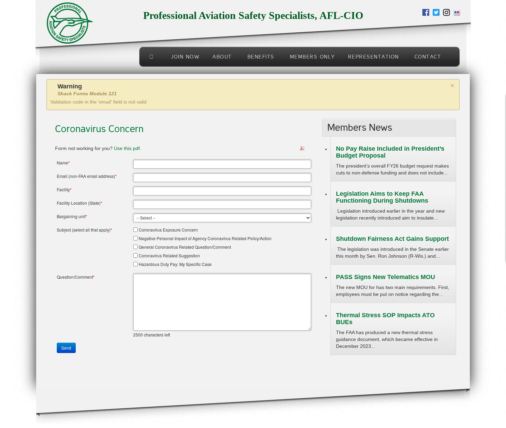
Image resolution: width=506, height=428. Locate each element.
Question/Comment (76, 277)
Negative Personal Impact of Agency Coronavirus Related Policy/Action (205, 238)
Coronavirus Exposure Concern (168, 230)
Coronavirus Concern (99, 129)
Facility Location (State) (79, 203)
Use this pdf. (128, 148)
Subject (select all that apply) (84, 230)
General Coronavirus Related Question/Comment (185, 247)
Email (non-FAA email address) (87, 176)
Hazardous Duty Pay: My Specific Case (175, 264)
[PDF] (302, 148)
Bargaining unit (72, 216)
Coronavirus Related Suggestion (169, 255)
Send (66, 348)
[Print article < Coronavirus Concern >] (310, 148)
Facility (64, 189)
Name (63, 163)
